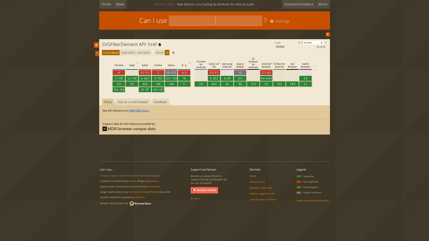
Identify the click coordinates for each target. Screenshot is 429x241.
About (323, 4)
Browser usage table (261, 187)
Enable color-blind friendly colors (313, 200)
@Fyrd (132, 181)
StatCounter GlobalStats (142, 191)
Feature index (257, 181)
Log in (197, 198)
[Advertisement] (214, 147)
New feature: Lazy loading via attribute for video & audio (204, 4)
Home (106, 4)
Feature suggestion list (262, 193)
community (153, 186)
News (120, 4)
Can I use (153, 20)
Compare (298, 4)
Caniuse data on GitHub (263, 199)
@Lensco (154, 181)
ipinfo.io (140, 197)
